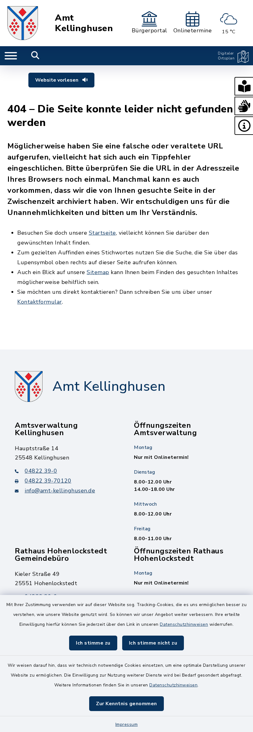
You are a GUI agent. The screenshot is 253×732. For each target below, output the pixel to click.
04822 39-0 (41, 471)
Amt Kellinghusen (84, 23)
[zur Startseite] (22, 23)
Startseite (102, 233)
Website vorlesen (57, 80)
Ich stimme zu (93, 643)
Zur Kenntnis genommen (126, 703)
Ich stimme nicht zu (153, 643)
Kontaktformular (39, 301)
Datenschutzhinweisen (184, 624)
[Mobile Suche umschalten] (35, 55)
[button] (243, 86)
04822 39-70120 (48, 480)
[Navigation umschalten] (11, 55)
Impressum (126, 724)
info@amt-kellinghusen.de (60, 490)
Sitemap (98, 272)
